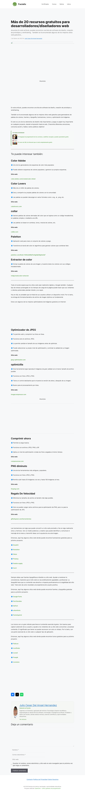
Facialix (22, 4)
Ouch (15, 568)
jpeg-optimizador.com (18, 360)
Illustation (16, 549)
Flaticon (15, 643)
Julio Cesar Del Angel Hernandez (38, 705)
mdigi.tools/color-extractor (20, 276)
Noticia (62, 4)
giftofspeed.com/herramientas (21, 519)
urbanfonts (16, 610)
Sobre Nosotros (53, 779)
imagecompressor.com (18, 394)
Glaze (15, 554)
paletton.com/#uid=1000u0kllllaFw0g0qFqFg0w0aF (28, 255)
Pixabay (16, 559)
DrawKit (15, 545)
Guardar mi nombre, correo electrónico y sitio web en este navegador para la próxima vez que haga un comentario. (43, 764)
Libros (69, 4)
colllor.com (14, 232)
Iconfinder (16, 648)
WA (22, 694)
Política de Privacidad (40, 779)
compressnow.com (17, 461)
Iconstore (16, 662)
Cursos (54, 4)
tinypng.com (15, 489)
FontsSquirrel (17, 615)
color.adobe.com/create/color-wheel (23, 179)
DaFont (15, 606)
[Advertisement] (42, 14)
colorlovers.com (16, 206)
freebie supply (18, 563)
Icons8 (15, 653)
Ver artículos (23, 719)
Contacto (30, 779)
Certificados (45, 4)
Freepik (15, 657)
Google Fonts (17, 596)
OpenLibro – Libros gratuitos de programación (48, 788)
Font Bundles (17, 601)
